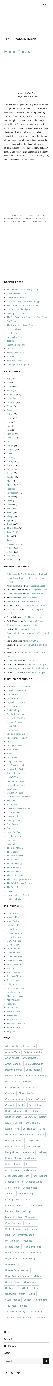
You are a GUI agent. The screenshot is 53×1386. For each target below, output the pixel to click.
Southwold (10, 1293)
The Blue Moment (15, 847)
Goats (9, 453)
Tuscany (9, 1317)
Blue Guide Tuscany (36, 1075)
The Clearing (13, 851)
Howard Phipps (13, 1158)
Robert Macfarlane (14, 1252)
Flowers (10, 433)
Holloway (42, 1152)
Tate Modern (40, 1299)
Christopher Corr (14, 932)
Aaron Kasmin (13, 913)
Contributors (10, 1346)
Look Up (11, 348)
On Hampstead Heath (16, 293)
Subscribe (9, 1339)
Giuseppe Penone (14, 1140)
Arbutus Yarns (13, 694)
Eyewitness (11, 1134)
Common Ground (36, 1099)
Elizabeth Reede (11, 218)
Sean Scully (23, 1288)
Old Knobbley (13, 812)
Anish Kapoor (12, 1057)
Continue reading (28, 159)
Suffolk (31, 1293)
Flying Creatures (14, 745)
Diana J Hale (13, 725)
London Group (23, 1211)
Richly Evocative (14, 835)
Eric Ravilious (30, 1128)
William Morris (24, 1317)
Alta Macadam (28, 1046)
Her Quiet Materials (16, 765)
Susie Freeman (13, 1015)
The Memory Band (15, 875)
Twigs (9, 539)
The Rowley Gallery (16, 1023)
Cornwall (9, 1105)
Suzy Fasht (12, 1019)
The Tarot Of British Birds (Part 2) (22, 289)
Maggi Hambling (13, 1217)
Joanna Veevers (14, 972)
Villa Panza (34, 116)
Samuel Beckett (13, 1282)
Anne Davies (13, 921)
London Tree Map (15, 792)
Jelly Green (12, 968)
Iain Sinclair (30, 1158)
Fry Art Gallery (14, 757)
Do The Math (13, 729)
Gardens (10, 449)
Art (44, 215)
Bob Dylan (10, 1081)
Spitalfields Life (14, 843)
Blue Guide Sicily (14, 1075)
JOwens (10, 624)
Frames (10, 437)
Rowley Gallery (13, 1264)
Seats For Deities (14, 360)
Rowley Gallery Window (17, 1270)
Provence (27, 1240)
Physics (10, 496)
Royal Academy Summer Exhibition (23, 1276)
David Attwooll (36, 1105)
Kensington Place (14, 1199)
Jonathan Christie (14, 1181)
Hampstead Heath (14, 1146)
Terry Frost (10, 1305)
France (40, 1134)
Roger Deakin (12, 1258)
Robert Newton (14, 1007)
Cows (9, 410)
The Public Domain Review (19, 883)
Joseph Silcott (30, 1187)
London (9, 1211)
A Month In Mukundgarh (18, 309)
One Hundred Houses (16, 297)
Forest (9, 753)
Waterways (12, 555)
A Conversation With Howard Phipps (23, 301)
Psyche (10, 828)
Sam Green (12, 839)
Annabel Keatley (14, 917)
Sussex (27, 1299)
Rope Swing (28, 1258)
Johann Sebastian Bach (17, 1175)
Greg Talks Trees (14, 761)
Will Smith (39, 1317)
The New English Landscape (20, 879)
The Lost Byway (14, 871)
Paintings (11, 488)
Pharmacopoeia (26, 1234)
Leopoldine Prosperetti (17, 780)
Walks (9, 551)
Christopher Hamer (14, 1099)
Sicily (35, 1288)
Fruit (9, 441)
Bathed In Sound (14, 328)
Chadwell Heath (27, 1081)
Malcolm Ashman (15, 995)
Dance (10, 417)
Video (9, 547)
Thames (23, 1305)
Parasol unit (9, 221)
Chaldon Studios (14, 721)
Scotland (9, 1288)
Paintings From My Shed (18, 313)
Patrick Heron (30, 1229)
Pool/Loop (11, 321)
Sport (9, 520)
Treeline (10, 340)
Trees (9, 535)
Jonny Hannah (13, 980)
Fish (9, 429)
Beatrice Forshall (13, 1069)
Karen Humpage (26, 1193)
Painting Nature (14, 820)
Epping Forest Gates (16, 733)
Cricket (10, 414)
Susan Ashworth (14, 1011)
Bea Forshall (12, 698)
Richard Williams (32, 1246)
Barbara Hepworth (34, 1063)
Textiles (10, 524)
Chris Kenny (12, 928)
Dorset (42, 1116)
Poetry (10, 504)
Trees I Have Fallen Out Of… (20, 352)
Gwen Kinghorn (14, 668)
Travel (9, 531)
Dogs (9, 421)
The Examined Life (15, 859)
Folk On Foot (13, 749)
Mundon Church (30, 640)
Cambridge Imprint (15, 714)
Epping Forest (12, 1128)
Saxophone (30, 1282)
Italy (28, 1164)
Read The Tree (13, 832)
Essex (43, 1128)
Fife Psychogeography (17, 737)
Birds (9, 382)
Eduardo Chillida (13, 1122)
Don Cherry (30, 1116)
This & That (12, 528)
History (10, 461)
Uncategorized (13, 543)
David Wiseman (14, 940)
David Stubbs (32, 1111)
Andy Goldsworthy (33, 1052)
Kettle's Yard (12, 776)
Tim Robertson (13, 1027)
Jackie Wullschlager (27, 218)
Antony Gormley (13, 1063)
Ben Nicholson (33, 1069)
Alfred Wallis (11, 1046)
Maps (9, 480)
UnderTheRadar (14, 898)
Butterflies (11, 398)
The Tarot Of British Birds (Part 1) (22, 305)
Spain (22, 1293)
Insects (10, 469)
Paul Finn (11, 1003)
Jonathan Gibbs (14, 976)
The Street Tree (14, 887)
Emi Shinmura (13, 948)
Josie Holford (13, 632)
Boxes (9, 390)
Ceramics (11, 402)
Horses (10, 465)
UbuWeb (11, 890)
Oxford (28, 1223)
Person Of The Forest (16, 344)
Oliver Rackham (13, 1223)
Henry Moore (11, 1152)
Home (7, 1332)
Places (10, 500)
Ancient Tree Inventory (17, 690)
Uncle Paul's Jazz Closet (18, 894)
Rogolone (29, 660)
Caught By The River (16, 717)
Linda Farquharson (15, 987)
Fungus (10, 445)
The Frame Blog (14, 863)
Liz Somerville (13, 991)
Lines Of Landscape (16, 784)
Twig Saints (12, 1031)
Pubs (9, 508)
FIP (8, 741)
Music (9, 484)
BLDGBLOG (13, 706)
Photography (12, 492)
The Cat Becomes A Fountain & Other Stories (27, 317)
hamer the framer (15, 215)
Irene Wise (12, 601)
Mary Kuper (31, 1217)
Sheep (9, 516)
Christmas (10, 1093)
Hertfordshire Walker (16, 769)
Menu (44, 4)
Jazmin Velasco (14, 964)
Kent (28, 1199)
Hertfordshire (27, 1152)
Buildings (11, 394)
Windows (11, 559)
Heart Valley (12, 332)
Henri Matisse (34, 1146)
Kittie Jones (12, 983)
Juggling (11, 476)
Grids (9, 457)
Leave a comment (39, 221)
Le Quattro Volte (14, 336)
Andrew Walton (12, 1052)
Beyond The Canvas (16, 702)
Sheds (9, 512)
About (7, 1352)
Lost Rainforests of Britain (18, 796)
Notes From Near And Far (18, 808)
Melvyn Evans (13, 999)
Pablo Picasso (12, 1229)
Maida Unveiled (14, 800)
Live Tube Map (13, 788)
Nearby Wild (13, 804)
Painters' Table (13, 816)
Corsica (21, 1105)
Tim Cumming (35, 1311)
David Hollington (15, 936)
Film (9, 425)
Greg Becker (33, 1140)
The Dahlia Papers (15, 855)
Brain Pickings (13, 710)
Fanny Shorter (13, 952)
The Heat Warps (14, 867)
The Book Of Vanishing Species (21, 324)
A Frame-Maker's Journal (18, 686)
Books (10, 386)
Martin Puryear (18, 51)
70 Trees (11, 356)
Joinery (10, 473)
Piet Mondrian (12, 1240)
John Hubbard (40, 1175)
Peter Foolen (12, 824)
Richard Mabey (12, 1246)
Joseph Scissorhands (16, 773)
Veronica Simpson (22, 221)
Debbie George (14, 944)
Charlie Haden (12, 1087)
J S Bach (9, 1193)
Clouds (10, 406)
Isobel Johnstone (14, 960)
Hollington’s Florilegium (18, 364)
